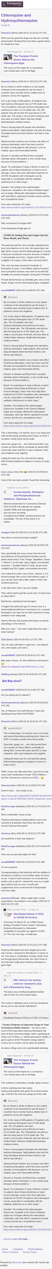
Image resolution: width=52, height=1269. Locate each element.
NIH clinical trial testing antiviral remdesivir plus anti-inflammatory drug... (23, 983)
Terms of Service (10, 1252)
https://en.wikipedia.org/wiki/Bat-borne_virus (22, 666)
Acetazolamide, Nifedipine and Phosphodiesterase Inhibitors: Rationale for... (24, 495)
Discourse (17, 1262)
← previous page (9, 1239)
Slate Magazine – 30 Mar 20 (20, 51)
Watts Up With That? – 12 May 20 (23, 909)
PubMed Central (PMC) (18, 487)
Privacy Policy (30, 1252)
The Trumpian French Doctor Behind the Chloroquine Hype (21, 59)
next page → (24, 1239)
